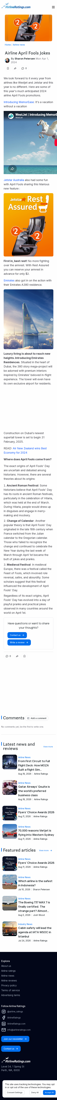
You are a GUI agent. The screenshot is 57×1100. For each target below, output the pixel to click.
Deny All (35, 1092)
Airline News (24, 757)
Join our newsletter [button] (13, 1039)
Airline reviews (9, 980)
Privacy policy (9, 985)
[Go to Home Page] (15, 7)
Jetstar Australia (14, 180)
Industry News (25, 924)
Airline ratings (8, 970)
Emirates (9, 280)
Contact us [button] (15, 635)
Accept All (49, 1092)
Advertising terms (10, 995)
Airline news (19, 44)
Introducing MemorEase (19, 102)
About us (6, 965)
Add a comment (38, 718)
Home (8, 44)
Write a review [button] (17, 642)
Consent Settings (14, 1092)
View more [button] (48, 747)
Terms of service (10, 990)
